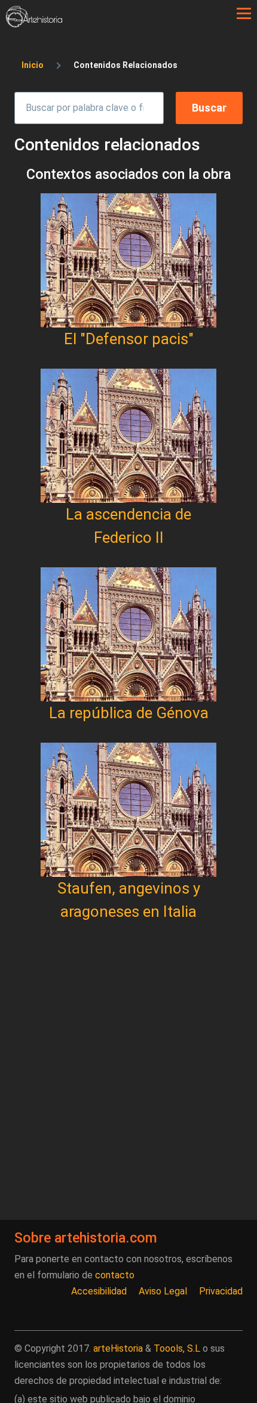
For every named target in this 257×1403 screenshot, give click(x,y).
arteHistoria (118, 1348)
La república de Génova (129, 713)
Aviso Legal (163, 1291)
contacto (114, 1275)
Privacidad (221, 1291)
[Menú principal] (244, 13)
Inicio (33, 65)
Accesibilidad (99, 1291)
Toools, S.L (177, 1348)
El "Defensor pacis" (129, 339)
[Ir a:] (128, 260)
